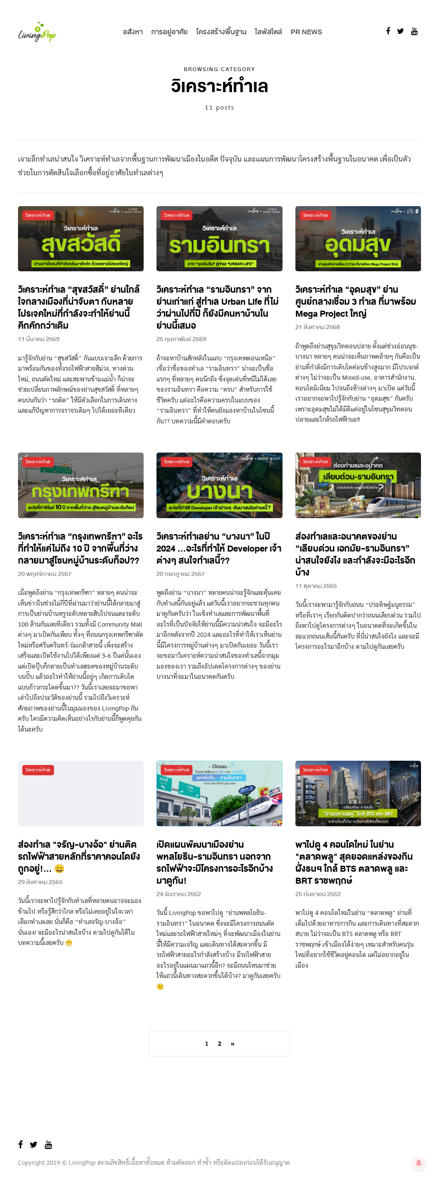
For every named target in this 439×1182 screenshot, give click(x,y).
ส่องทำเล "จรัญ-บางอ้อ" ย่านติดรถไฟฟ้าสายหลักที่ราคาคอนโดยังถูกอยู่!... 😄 (79, 856)
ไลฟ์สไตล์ (268, 32)
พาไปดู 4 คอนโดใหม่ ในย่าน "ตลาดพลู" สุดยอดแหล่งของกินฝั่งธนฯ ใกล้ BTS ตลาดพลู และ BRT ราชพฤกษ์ (354, 862)
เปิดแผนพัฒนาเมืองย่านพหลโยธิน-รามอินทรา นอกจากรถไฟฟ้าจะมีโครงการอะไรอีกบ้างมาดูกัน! (214, 862)
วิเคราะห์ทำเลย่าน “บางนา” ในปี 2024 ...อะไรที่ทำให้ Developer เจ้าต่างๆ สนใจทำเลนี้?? (218, 548)
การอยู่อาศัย (169, 32)
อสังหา (133, 32)
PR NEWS (306, 32)
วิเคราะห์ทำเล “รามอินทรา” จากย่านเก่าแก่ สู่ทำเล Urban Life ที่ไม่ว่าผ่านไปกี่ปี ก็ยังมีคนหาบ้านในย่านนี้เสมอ (217, 307)
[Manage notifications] (419, 1163)
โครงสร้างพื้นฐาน (221, 32)
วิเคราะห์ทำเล (38, 215)
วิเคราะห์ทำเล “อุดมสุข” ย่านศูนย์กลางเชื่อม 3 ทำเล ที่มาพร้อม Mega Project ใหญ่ (355, 301)
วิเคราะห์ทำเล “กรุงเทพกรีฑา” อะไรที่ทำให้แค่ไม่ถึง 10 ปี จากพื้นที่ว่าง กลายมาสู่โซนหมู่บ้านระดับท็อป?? (80, 548)
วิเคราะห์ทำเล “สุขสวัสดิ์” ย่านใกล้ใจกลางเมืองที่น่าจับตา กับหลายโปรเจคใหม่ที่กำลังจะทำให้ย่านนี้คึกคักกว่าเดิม (79, 307)
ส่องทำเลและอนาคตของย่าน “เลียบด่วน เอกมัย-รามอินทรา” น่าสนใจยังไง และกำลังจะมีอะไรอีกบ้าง (355, 554)
